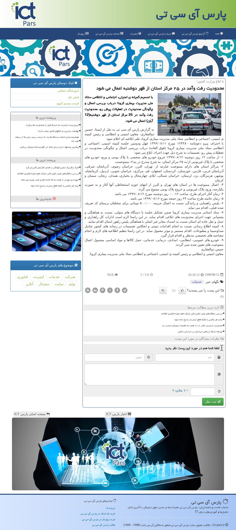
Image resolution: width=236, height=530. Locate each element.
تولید (71, 284)
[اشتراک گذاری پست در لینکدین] (95, 290)
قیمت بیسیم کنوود (67, 103)
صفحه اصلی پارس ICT (30, 414)
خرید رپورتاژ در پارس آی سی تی (98, 519)
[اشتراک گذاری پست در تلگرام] (124, 290)
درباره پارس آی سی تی (160, 33)
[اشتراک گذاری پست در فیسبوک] (117, 290)
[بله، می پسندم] (182, 290)
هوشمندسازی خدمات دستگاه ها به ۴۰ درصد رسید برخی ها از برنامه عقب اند (47, 139)
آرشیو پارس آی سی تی (194, 33)
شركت (70, 277)
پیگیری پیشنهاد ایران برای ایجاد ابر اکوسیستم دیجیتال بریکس (49, 147)
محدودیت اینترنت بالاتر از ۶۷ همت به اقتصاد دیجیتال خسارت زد (192, 325)
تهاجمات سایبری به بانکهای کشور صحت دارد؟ (58, 131)
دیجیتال (44, 284)
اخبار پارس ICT (117, 414)
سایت (59, 284)
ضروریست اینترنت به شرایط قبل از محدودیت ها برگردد (52, 125)
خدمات (108, 33)
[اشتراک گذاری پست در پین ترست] (102, 290)
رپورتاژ (81, 33)
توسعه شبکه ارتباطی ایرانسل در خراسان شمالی (200, 331)
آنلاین (29, 284)
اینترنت (134, 33)
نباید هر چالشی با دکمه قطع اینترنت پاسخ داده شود (198, 319)
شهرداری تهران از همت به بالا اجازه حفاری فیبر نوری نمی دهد (50, 179)
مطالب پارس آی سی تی (103, 524)
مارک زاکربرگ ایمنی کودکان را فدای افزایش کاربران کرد (52, 167)
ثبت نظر (211, 401)
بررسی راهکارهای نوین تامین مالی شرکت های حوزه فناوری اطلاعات (192, 313)
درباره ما (110, 508)
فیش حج (73, 97)
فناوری (22, 277)
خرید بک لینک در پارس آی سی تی (98, 513)
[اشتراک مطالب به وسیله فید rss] (88, 290)
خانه (217, 33)
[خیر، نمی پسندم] (163, 290)
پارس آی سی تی (191, 14)
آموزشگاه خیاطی (68, 90)
